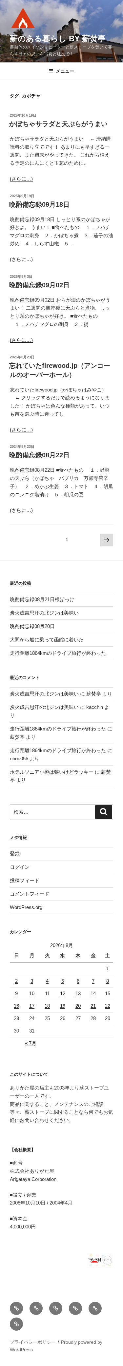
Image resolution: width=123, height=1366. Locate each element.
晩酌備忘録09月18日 (39, 204)
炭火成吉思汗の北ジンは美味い (44, 613)
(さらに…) (21, 178)
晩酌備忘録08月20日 (32, 626)
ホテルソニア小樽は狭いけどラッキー (51, 772)
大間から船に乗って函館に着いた (47, 639)
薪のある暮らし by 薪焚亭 (58, 38)
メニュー (65, 71)
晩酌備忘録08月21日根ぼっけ (42, 599)
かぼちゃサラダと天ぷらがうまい (58, 123)
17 (31, 1006)
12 (62, 993)
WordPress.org (26, 907)
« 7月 (30, 1043)
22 (107, 1006)
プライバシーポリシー (33, 1342)
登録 (15, 853)
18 (47, 1006)
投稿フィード (24, 880)
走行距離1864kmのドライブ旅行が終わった (58, 653)
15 (107, 993)
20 (78, 1006)
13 (78, 993)
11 (47, 993)
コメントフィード (29, 894)
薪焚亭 (93, 693)
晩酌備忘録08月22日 (39, 455)
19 (62, 1006)
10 (31, 993)
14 (93, 993)
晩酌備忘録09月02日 (39, 285)
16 (16, 1006)
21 (93, 1006)
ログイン (20, 867)
